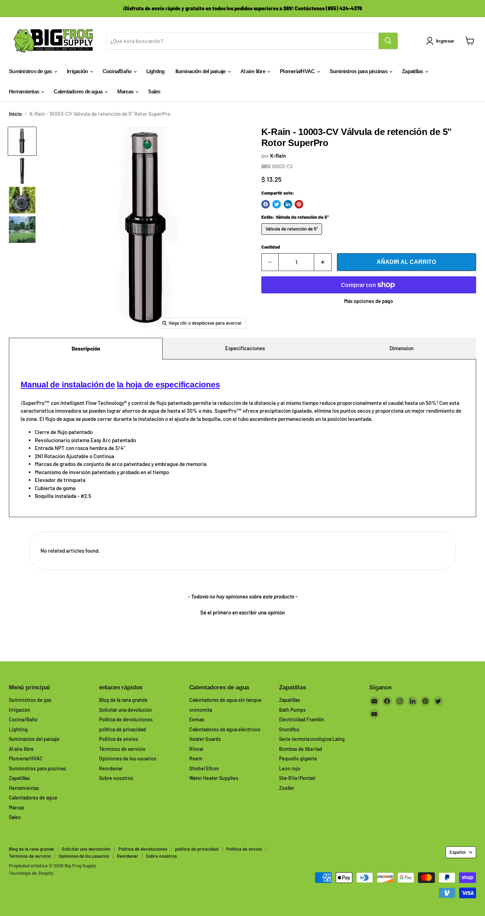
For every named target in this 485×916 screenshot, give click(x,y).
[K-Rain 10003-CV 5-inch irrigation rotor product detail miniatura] (22, 230)
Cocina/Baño (118, 71)
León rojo (289, 768)
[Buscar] (388, 41)
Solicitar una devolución (125, 710)
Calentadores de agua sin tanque (225, 700)
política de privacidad (122, 729)
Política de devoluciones (126, 719)
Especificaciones (245, 348)
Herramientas (24, 91)
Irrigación (78, 71)
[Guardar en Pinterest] (299, 204)
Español (457, 852)
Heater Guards (205, 739)
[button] (242, 611)
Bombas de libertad (300, 749)
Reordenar (110, 768)
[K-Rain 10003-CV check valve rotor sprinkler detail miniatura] (22, 200)
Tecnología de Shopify (31, 873)
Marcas (126, 91)
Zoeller (286, 788)
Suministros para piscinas (359, 71)
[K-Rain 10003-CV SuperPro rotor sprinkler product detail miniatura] (22, 171)
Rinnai (196, 749)
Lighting (155, 71)
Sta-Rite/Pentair (297, 778)
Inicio (15, 114)
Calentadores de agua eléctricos (224, 729)
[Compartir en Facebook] (265, 204)
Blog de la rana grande (123, 700)
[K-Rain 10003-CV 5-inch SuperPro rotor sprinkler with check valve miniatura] (22, 141)
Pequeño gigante (298, 758)
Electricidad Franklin (301, 719)
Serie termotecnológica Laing (312, 739)
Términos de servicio (122, 749)
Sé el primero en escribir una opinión (242, 612)
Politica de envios (118, 739)
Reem (195, 758)
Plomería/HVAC (298, 71)
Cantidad (270, 247)
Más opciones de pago (368, 301)
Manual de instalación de (68, 384)
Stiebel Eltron (204, 768)
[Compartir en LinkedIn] (288, 204)
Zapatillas (413, 71)
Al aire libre (253, 71)
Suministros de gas (31, 71)
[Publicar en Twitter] (276, 204)
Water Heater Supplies (213, 778)
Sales (154, 91)
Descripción (86, 348)
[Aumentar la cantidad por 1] (323, 262)
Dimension (401, 348)
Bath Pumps (292, 710)
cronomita (200, 710)
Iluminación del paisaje (201, 71)
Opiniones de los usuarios (127, 758)
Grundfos (289, 729)
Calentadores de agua (78, 91)
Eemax (196, 719)
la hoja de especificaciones (168, 384)
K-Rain (278, 155)
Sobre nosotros (116, 778)
